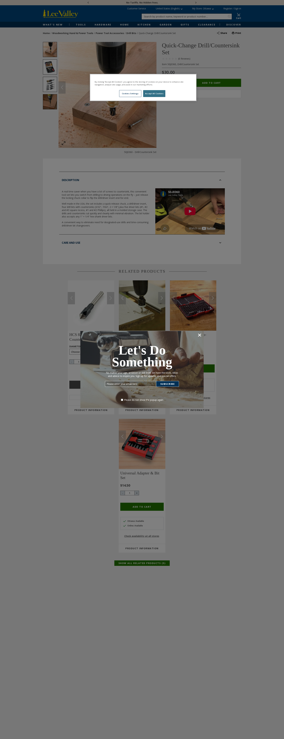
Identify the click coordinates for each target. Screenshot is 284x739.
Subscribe (167, 383)
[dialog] (142, 369)
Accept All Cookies (154, 93)
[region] (143, 87)
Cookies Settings (130, 93)
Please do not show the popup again (143, 399)
